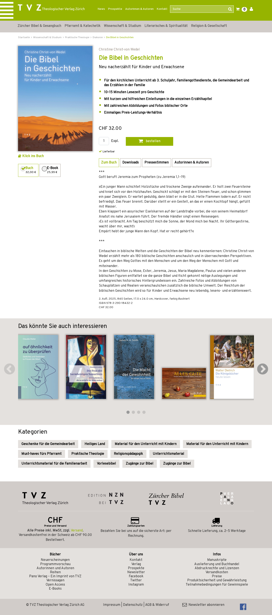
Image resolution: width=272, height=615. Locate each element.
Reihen (55, 572)
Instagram (136, 585)
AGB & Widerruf (157, 605)
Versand (77, 530)
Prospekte (115, 9)
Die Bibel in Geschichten (120, 37)
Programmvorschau (55, 564)
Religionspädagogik (128, 454)
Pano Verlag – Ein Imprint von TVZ (55, 576)
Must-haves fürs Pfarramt (41, 454)
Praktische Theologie (87, 454)
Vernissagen (55, 580)
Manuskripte (217, 560)
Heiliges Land (95, 444)
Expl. (115, 141)
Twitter (136, 580)
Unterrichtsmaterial (168, 454)
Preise (217, 576)
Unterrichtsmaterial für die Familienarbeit (54, 464)
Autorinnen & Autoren (139, 9)
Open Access (55, 585)
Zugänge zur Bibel (139, 464)
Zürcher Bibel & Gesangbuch (39, 26)
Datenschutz (133, 605)
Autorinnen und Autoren (55, 568)
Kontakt (162, 9)
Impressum (111, 605)
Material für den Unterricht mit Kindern (146, 444)
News (101, 9)
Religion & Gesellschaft (209, 26)
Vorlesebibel (106, 464)
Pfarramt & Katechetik (83, 26)
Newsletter (136, 572)
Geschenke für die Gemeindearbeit (48, 444)
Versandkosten (216, 572)
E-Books (55, 589)
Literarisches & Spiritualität (166, 26)
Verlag (136, 564)
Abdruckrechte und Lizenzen (217, 568)
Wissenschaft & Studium (122, 26)
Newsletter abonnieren (205, 605)
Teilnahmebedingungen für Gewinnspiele (217, 585)
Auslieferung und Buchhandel (216, 564)
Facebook (136, 576)
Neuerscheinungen (55, 560)
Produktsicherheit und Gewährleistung (216, 580)
